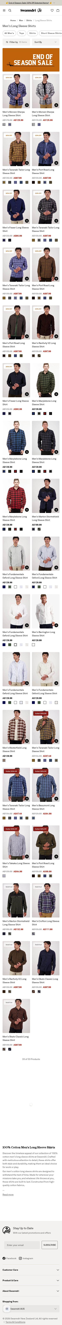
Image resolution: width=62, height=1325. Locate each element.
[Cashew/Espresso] (39, 182)
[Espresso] (33, 356)
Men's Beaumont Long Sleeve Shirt (43, 807)
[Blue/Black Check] (33, 413)
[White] (15, 586)
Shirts (29, 20)
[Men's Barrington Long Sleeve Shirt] (45, 611)
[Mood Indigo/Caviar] (33, 529)
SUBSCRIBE (49, 1245)
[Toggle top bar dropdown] (54, 2)
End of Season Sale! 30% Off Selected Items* (29, 3)
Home (13, 20)
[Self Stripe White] (33, 645)
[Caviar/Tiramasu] (33, 991)
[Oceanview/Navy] (21, 182)
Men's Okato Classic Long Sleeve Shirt (45, 981)
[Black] (9, 240)
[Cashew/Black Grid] (50, 182)
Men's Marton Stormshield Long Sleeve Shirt (45, 518)
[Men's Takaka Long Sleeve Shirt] (16, 842)
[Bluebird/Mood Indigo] (15, 182)
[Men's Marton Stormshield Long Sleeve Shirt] (45, 496)
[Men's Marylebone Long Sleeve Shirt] (45, 380)
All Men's (9, 33)
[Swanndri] (31, 10)
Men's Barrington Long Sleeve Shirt (43, 634)
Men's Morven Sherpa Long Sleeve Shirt (14, 113)
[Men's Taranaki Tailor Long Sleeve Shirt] (16, 149)
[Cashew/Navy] (26, 182)
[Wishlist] (52, 10)
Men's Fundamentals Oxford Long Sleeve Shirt (15, 576)
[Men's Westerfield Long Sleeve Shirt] (16, 727)
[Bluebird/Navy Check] (10, 124)
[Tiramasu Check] (4, 760)
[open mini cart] (57, 10)
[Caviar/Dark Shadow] (9, 182)
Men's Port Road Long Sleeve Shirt (43, 171)
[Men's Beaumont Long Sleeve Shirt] (45, 785)
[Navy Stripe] (4, 876)
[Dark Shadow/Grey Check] (4, 124)
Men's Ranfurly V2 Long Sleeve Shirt (44, 345)
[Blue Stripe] (21, 586)
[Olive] (39, 355)
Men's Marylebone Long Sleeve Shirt (44, 402)
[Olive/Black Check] (39, 413)
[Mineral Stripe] (26, 586)
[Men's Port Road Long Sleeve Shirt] (45, 149)
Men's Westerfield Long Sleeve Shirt (15, 749)
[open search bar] (9, 10)
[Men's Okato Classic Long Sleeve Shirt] (45, 958)
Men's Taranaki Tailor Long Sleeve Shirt (16, 171)
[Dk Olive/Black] (39, 529)
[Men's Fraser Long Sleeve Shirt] (16, 207)
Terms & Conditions (15, 1322)
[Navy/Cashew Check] (33, 934)
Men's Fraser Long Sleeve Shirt (16, 229)
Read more (8, 1194)
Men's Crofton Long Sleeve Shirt (45, 923)
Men (21, 20)
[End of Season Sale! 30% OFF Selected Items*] (31, 60)
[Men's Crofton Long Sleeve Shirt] (45, 900)
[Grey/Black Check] (50, 413)
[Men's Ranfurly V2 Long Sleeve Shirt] (45, 322)
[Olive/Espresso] (33, 182)
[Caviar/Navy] (39, 991)
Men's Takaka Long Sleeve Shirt (16, 865)
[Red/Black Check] (44, 413)
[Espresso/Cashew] (4, 182)
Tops (21, 33)
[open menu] (4, 10)
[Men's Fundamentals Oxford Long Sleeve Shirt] (16, 554)
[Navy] (4, 240)
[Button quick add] (27, 105)
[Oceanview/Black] (33, 818)
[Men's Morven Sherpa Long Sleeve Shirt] (16, 91)
